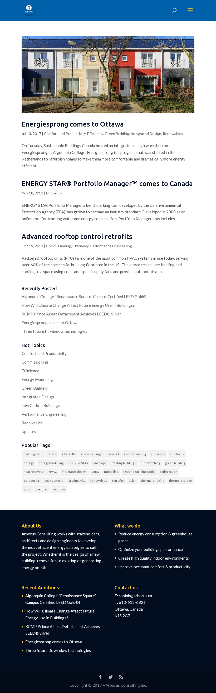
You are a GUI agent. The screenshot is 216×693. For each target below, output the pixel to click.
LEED (95, 472)
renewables (98, 481)
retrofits (118, 481)
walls (27, 489)
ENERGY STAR (78, 463)
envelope (99, 463)
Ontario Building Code (139, 472)
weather (42, 489)
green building (175, 463)
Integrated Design (146, 133)
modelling (111, 472)
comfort (113, 454)
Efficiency (95, 133)
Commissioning (58, 246)
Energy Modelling (37, 379)
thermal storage (180, 481)
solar (132, 481)
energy (29, 463)
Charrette (69, 454)
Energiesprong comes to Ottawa (73, 124)
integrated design (74, 472)
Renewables (173, 133)
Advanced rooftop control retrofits (77, 236)
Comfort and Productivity (65, 133)
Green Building (117, 133)
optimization (168, 472)
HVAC (52, 472)
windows (59, 489)
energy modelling (51, 463)
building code (33, 454)
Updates (29, 431)
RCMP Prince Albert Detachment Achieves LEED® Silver (71, 314)
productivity (76, 481)
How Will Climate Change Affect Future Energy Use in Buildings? (78, 305)
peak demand (54, 481)
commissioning (135, 454)
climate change (91, 454)
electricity (177, 454)
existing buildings (123, 463)
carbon (52, 454)
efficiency (158, 454)
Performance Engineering (111, 246)
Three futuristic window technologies (54, 331)
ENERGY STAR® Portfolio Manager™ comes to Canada (107, 183)
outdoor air (32, 481)
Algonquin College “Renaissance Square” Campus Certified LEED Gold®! (85, 296)
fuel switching (150, 463)
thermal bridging (152, 481)
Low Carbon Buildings (41, 405)
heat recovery (33, 472)
